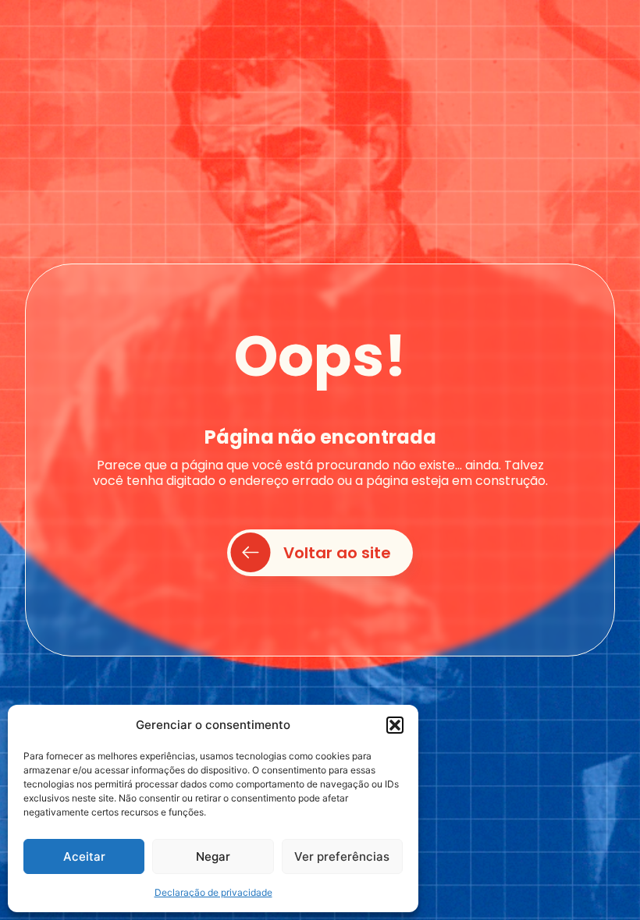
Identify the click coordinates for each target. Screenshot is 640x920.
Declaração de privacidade (213, 892)
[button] (395, 725)
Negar (213, 856)
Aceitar (84, 856)
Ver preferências (341, 856)
